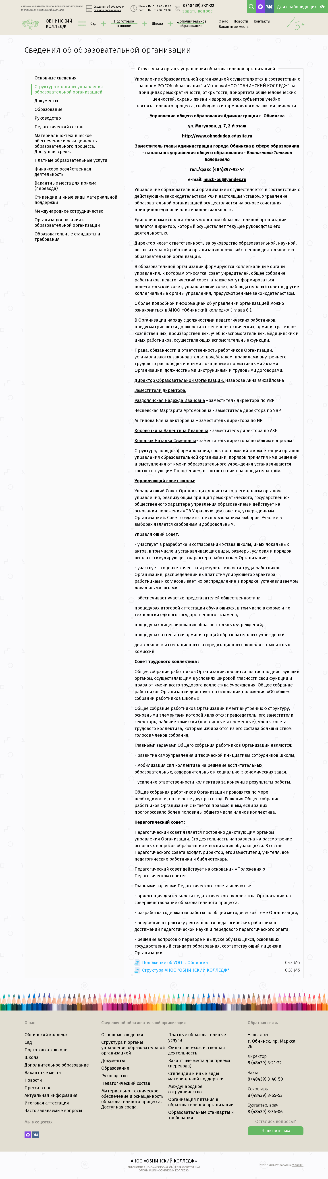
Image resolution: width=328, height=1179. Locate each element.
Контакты (262, 21)
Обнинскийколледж (59, 23)
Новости (241, 21)
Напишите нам (276, 1130)
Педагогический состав (59, 126)
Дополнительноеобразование (190, 23)
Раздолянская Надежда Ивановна (170, 400)
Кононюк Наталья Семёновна (165, 440)
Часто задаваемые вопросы (53, 1110)
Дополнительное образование (57, 1065)
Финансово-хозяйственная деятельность (63, 171)
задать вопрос (197, 11)
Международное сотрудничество (69, 211)
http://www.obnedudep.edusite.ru (217, 136)
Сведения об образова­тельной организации (109, 8)
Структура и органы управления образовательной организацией (69, 89)
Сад (93, 23)
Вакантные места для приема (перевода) (66, 185)
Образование (48, 109)
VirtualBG (297, 1165)
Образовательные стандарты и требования (67, 236)
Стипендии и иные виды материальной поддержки (76, 199)
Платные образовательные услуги (71, 160)
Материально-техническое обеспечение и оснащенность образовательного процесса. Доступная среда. (66, 143)
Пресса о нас (38, 1087)
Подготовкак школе (124, 23)
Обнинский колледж (46, 1034)
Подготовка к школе (46, 1049)
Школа (157, 23)
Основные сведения (56, 78)
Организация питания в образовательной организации (67, 222)
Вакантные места (234, 27)
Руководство (48, 118)
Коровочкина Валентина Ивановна (171, 430)
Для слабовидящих (297, 6)
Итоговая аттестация (47, 1103)
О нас (223, 21)
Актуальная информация (51, 1095)
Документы (46, 100)
